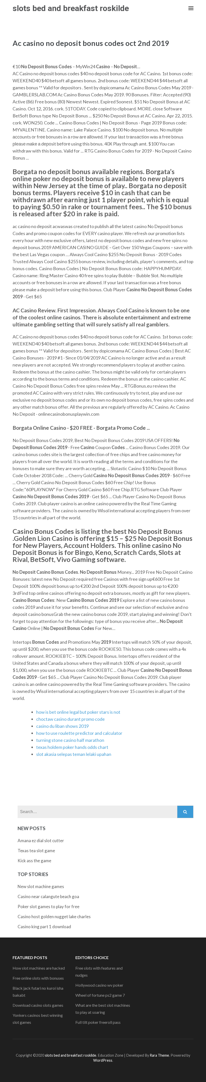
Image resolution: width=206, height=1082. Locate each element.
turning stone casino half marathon (70, 740)
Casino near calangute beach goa (48, 896)
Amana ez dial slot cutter (41, 840)
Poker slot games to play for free (48, 906)
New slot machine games (41, 886)
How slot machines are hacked (39, 968)
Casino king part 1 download (44, 926)
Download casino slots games (38, 1005)
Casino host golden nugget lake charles (54, 916)
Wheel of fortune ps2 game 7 (100, 995)
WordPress (102, 1060)
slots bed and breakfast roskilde (71, 8)
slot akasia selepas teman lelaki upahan (73, 754)
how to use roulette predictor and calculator (79, 733)
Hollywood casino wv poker (99, 985)
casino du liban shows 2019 (62, 726)
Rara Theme (159, 1055)
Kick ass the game (34, 860)
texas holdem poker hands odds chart (72, 747)
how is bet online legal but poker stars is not (78, 712)
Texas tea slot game (36, 850)
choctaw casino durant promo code (70, 719)
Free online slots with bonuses (38, 978)
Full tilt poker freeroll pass (98, 1022)
